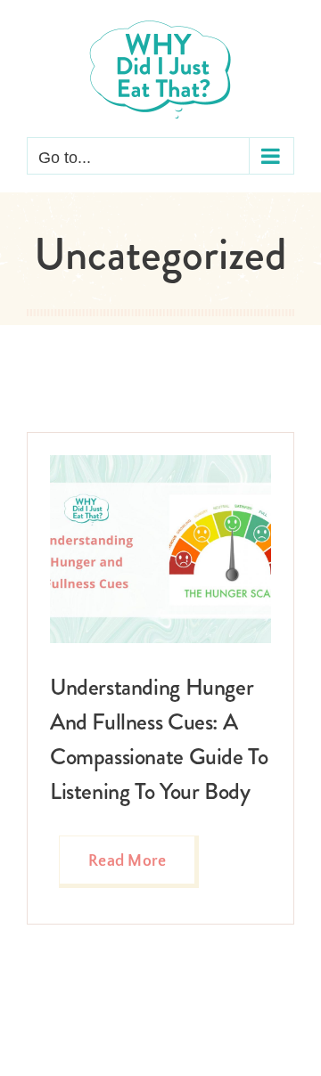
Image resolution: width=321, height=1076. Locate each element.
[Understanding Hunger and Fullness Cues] (160, 463)
